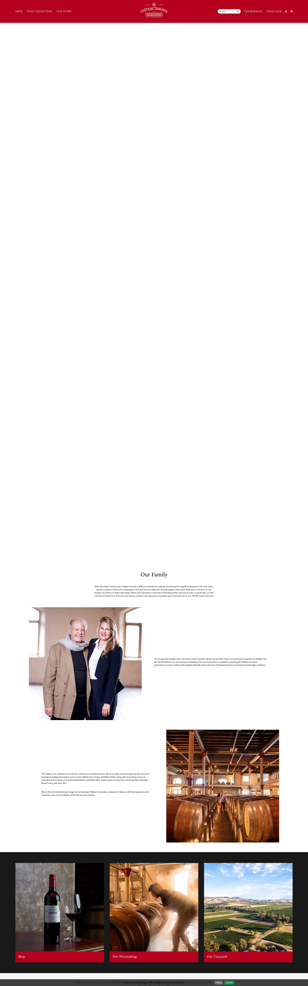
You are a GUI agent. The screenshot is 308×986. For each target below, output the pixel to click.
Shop (19, 11)
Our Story (64, 11)
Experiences (253, 11)
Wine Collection (39, 11)
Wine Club (274, 11)
